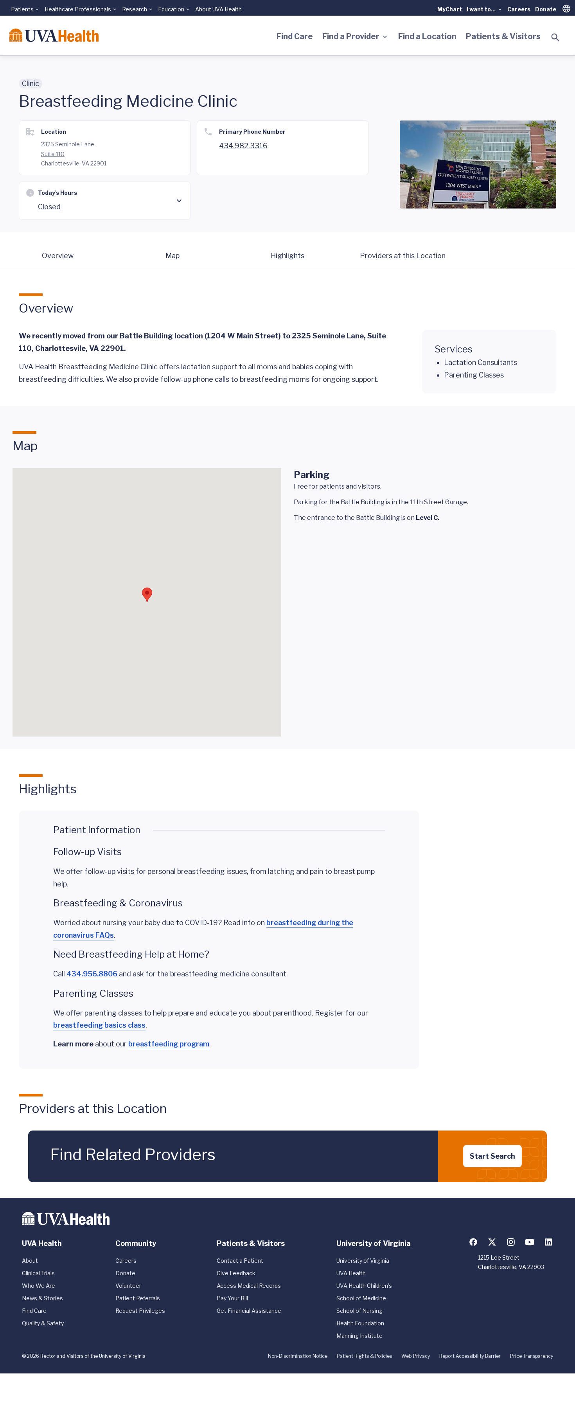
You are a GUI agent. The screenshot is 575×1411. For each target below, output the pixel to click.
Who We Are (38, 1285)
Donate (545, 9)
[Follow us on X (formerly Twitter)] (492, 1242)
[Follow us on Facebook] (473, 1242)
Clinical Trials (38, 1273)
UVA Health (351, 1273)
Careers (518, 9)
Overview (58, 256)
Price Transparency (531, 1356)
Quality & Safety (43, 1323)
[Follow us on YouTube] (529, 1242)
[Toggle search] (555, 37)
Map (172, 256)
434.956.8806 (91, 974)
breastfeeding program (168, 1044)
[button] (147, 595)
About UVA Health (218, 9)
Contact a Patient (240, 1260)
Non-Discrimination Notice (297, 1356)
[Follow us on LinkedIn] (548, 1242)
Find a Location (427, 36)
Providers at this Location (403, 256)
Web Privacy (415, 1356)
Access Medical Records (249, 1285)
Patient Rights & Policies (364, 1356)
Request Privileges (140, 1310)
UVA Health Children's (364, 1285)
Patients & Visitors (503, 36)
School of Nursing (359, 1310)
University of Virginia (362, 1260)
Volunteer (128, 1285)
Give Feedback (236, 1273)
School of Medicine (361, 1298)
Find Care (295, 36)
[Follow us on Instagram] (511, 1242)
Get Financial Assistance (249, 1310)
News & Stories (42, 1298)
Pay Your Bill (232, 1298)
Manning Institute (359, 1335)
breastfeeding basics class (99, 1025)
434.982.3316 (243, 146)
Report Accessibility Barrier (470, 1356)
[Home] (54, 35)
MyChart (449, 9)
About (30, 1260)
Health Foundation (360, 1323)
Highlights (287, 256)
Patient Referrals (137, 1298)
